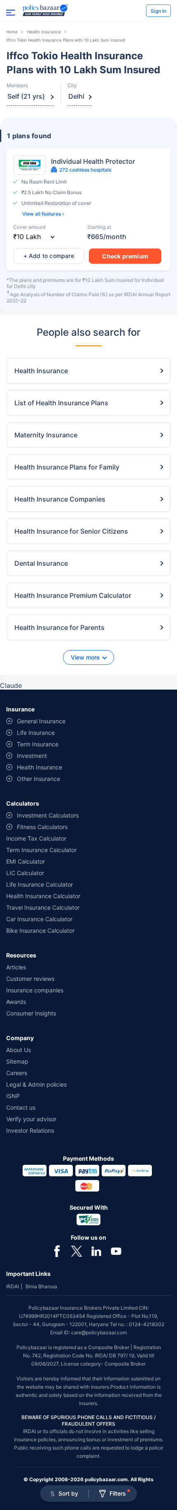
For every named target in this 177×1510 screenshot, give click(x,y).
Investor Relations (30, 1130)
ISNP (13, 1095)
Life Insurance (36, 732)
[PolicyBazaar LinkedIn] (96, 1250)
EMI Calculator (25, 861)
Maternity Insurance (45, 435)
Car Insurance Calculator (39, 918)
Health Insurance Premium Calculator (72, 595)
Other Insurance (38, 778)
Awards (16, 1001)
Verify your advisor (31, 1118)
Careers (16, 1072)
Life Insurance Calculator (39, 884)
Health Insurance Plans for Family (66, 467)
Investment (32, 755)
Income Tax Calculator (36, 838)
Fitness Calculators (42, 826)
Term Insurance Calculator (41, 849)
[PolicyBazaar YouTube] (116, 1250)
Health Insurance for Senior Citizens (71, 531)
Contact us (20, 1107)
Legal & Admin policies (36, 1084)
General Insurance (41, 721)
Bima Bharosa (41, 1286)
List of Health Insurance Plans (61, 403)
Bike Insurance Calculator (40, 930)
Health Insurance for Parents (59, 627)
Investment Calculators (48, 815)
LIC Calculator (25, 872)
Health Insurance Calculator (43, 895)
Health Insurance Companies (59, 499)
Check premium (125, 256)
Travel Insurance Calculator (42, 907)
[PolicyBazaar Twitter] (76, 1250)
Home (12, 31)
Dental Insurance (41, 563)
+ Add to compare (48, 255)
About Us (18, 1049)
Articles (16, 967)
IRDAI (12, 1286)
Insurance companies (34, 990)
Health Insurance (44, 31)
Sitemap (17, 1061)
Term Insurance (37, 744)
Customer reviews (30, 978)
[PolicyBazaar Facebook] (57, 1250)
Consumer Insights (31, 1013)
